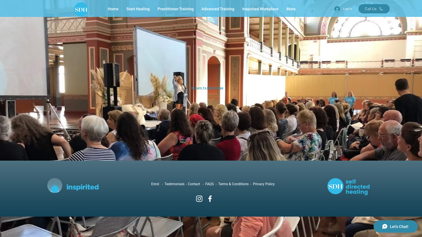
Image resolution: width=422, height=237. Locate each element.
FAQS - (211, 184)
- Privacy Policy (262, 184)
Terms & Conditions (233, 184)
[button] (138, 9)
